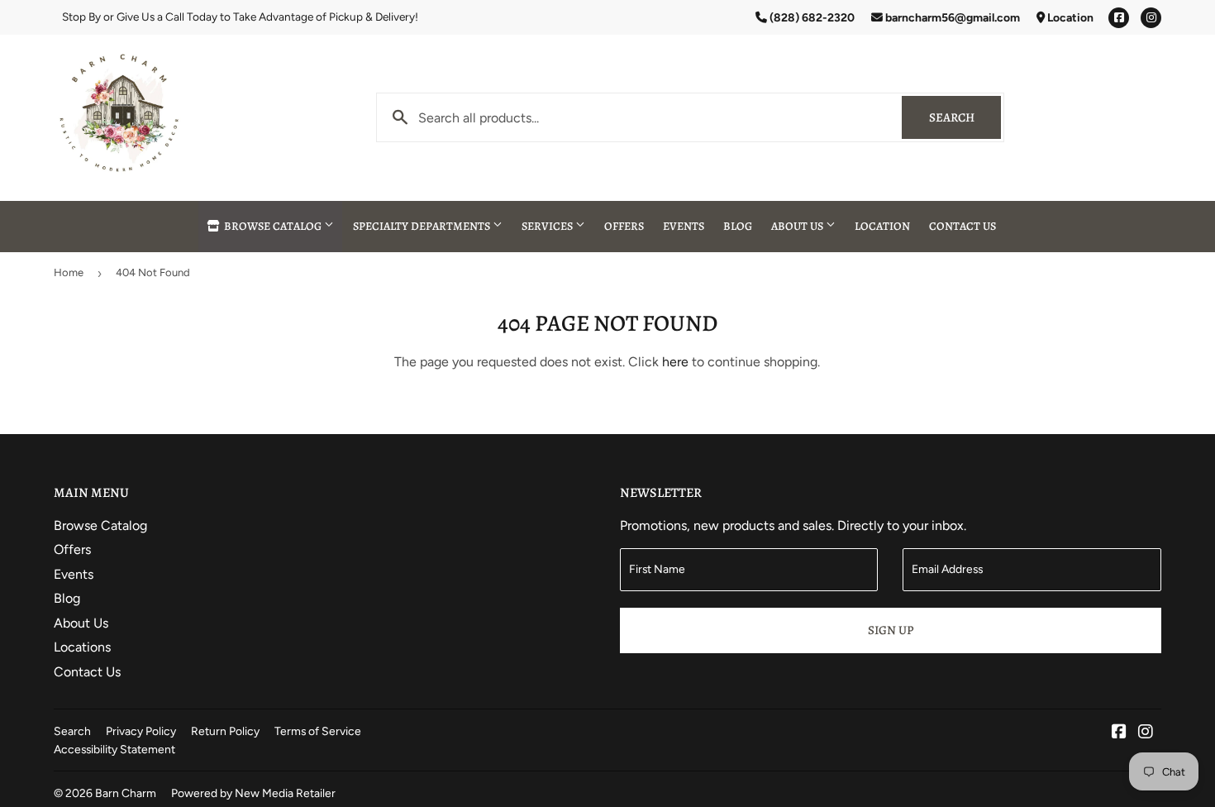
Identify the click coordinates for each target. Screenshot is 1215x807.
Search (965, 117)
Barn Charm (125, 793)
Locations (82, 647)
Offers (624, 226)
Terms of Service (317, 731)
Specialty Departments (423, 226)
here (675, 362)
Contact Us (962, 226)
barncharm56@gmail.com (951, 17)
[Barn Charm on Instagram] (1145, 733)
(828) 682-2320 (811, 17)
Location (1069, 17)
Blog (737, 226)
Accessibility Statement (114, 749)
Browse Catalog (273, 226)
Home (68, 272)
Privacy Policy (141, 731)
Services (548, 226)
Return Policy (225, 731)
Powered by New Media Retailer (253, 793)
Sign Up (890, 630)
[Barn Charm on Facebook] (1119, 733)
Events (683, 226)
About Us (798, 226)
